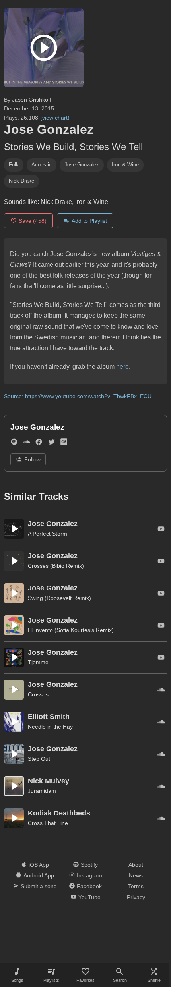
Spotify (89, 865)
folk (14, 165)
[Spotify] (14, 444)
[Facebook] (39, 444)
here (122, 366)
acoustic (41, 165)
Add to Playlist (89, 221)
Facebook (89, 886)
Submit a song (39, 886)
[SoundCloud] (26, 444)
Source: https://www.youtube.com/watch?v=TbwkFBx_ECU (78, 396)
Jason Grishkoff (31, 99)
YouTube (89, 897)
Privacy (136, 897)
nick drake (21, 181)
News (136, 875)
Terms (136, 886)
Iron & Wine (125, 165)
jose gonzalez (81, 165)
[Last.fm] (64, 444)
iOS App (39, 865)
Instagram (89, 875)
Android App (38, 875)
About (135, 865)
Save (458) (33, 221)
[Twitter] (51, 444)
